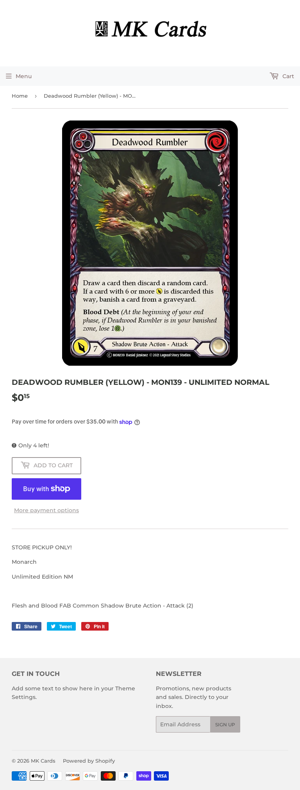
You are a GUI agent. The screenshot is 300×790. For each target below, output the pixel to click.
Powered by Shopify (89, 761)
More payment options (46, 510)
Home (20, 96)
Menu (24, 76)
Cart (287, 76)
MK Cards (43, 761)
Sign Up (225, 724)
